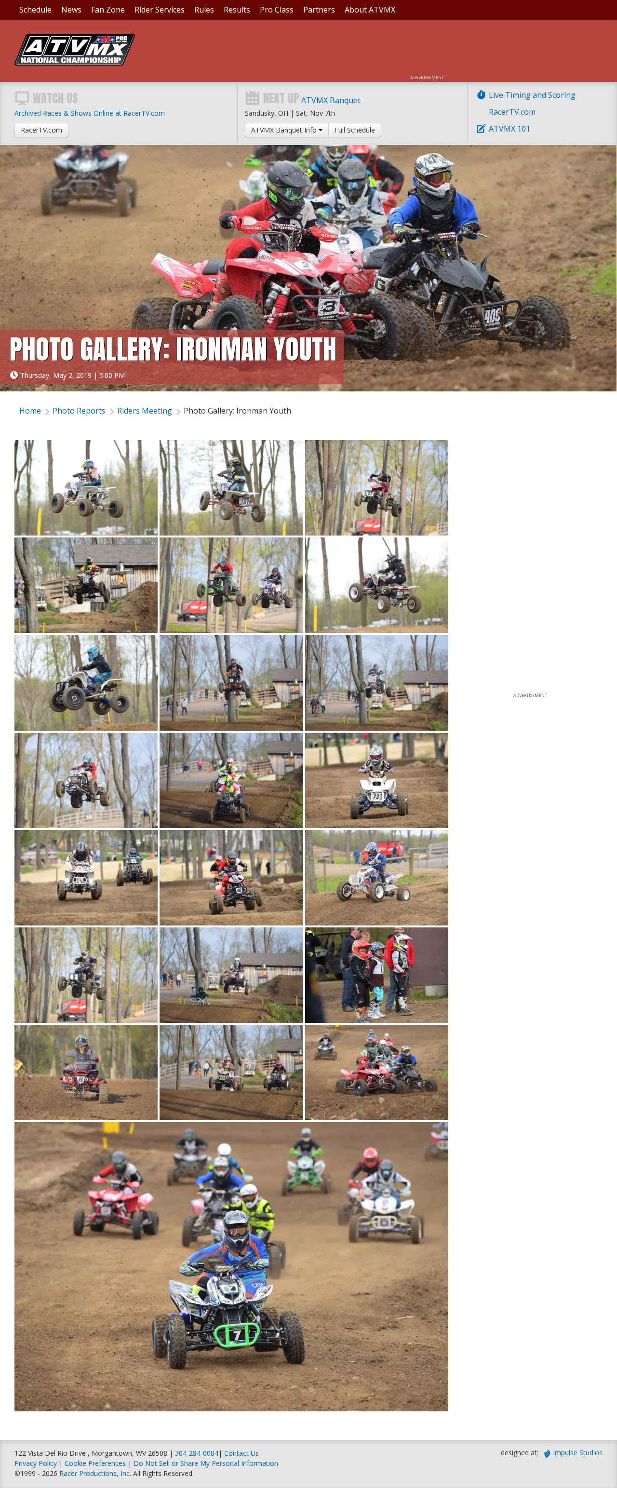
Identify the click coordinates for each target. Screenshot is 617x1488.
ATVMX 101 (509, 128)
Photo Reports (79, 410)
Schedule (35, 9)
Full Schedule (355, 129)
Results (237, 9)
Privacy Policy (35, 1463)
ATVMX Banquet (331, 100)
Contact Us (241, 1453)
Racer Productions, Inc (94, 1473)
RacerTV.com (512, 112)
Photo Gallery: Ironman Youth (237, 410)
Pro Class (277, 9)
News (71, 9)
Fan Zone (108, 9)
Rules (204, 9)
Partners (319, 9)
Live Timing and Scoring (532, 95)
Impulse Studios (578, 1452)
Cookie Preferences (96, 1463)
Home (30, 410)
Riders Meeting (144, 410)
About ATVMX (370, 9)
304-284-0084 (196, 1453)
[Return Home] (74, 62)
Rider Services (159, 9)
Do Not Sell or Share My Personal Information (206, 1463)
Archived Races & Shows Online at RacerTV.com (89, 113)
